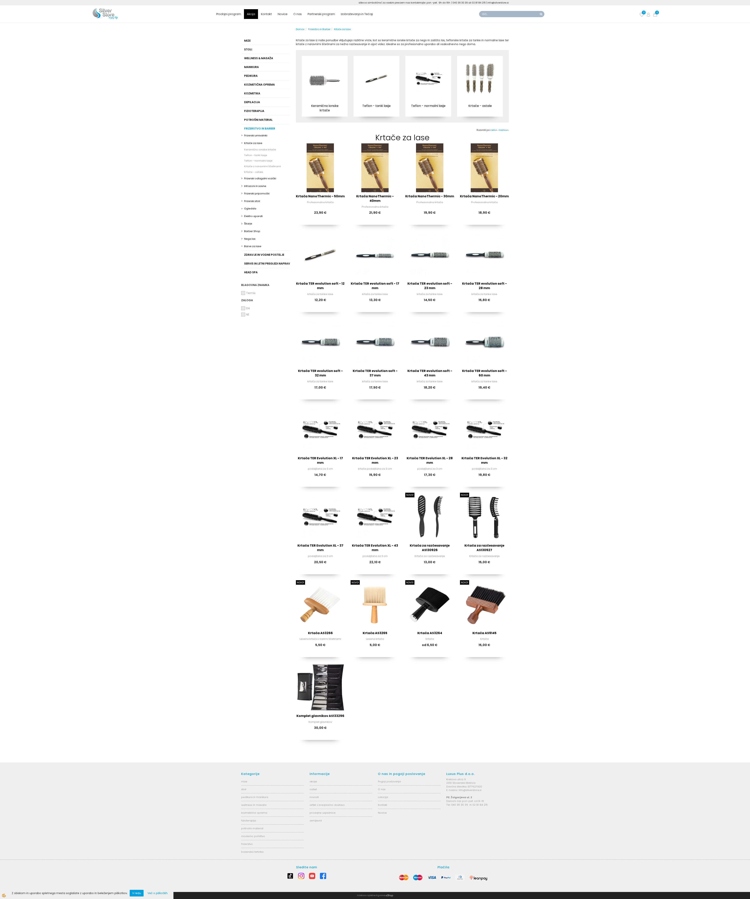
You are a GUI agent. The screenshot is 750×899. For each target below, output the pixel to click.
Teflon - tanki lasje (255, 155)
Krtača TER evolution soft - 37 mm (375, 373)
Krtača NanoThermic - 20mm (484, 196)
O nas (297, 14)
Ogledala (250, 208)
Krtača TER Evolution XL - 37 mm (320, 547)
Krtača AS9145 (484, 633)
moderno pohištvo (253, 836)
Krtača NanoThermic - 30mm (429, 196)
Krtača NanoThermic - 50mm (320, 196)
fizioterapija (248, 820)
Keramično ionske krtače (260, 149)
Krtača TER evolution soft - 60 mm (484, 373)
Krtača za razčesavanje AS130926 (430, 547)
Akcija (251, 14)
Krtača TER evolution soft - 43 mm (429, 373)
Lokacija (383, 797)
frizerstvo (247, 844)
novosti (314, 797)
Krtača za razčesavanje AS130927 (484, 547)
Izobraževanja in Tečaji (357, 14)
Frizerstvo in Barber (319, 29)
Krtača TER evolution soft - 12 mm (320, 285)
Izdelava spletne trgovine (371, 895)
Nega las (249, 239)
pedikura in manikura (254, 797)
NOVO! (409, 495)
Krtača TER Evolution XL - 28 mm (430, 460)
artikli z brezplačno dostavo (327, 805)
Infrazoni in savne (255, 186)
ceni (492, 130)
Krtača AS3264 (429, 633)
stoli (243, 789)
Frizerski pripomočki (257, 193)
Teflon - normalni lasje (258, 161)
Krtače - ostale (253, 172)
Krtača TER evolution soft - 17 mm (375, 285)
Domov (300, 29)
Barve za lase (252, 246)
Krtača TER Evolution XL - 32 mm (484, 460)
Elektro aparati (253, 216)
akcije (313, 781)
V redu (136, 893)
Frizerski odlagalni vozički (260, 178)
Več (320, 171)
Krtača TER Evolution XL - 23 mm (375, 460)
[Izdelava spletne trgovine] (389, 895)
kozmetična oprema (254, 813)
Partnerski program (321, 14)
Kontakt (266, 14)
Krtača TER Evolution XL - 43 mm (375, 547)
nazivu (503, 130)
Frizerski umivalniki (255, 135)
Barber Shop (252, 231)
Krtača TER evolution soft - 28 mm (484, 285)
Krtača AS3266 (320, 633)
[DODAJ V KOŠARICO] (429, 268)
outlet (313, 789)
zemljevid (316, 820)
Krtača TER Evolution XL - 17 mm (320, 460)
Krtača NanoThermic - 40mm (375, 198)
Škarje (248, 223)
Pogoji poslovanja (389, 781)
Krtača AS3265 (375, 633)
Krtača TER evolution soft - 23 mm (429, 285)
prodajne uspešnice (323, 813)
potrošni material (252, 828)
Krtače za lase (253, 143)
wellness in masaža (253, 805)
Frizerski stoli (252, 201)
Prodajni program (228, 14)
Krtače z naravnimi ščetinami (262, 166)
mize (244, 781)
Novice (283, 14)
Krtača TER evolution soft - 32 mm (320, 373)
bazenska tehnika (252, 852)
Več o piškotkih (157, 893)
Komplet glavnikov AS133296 (320, 716)
